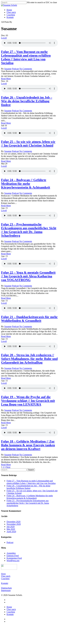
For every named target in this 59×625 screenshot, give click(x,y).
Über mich (11, 12)
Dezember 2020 (13, 521)
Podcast (15, 69)
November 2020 (14, 524)
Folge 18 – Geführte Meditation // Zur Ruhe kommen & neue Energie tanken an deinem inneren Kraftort (28, 445)
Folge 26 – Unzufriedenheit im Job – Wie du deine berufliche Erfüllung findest (26, 101)
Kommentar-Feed (14, 558)
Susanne (8, 69)
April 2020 (11, 531)
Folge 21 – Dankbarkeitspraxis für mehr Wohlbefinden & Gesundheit (29, 318)
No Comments (25, 69)
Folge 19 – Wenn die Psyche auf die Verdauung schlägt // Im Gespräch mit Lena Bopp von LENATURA (28, 400)
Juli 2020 (11, 526)
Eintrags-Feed (13, 555)
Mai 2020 (11, 529)
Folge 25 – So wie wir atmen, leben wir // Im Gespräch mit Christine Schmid (28, 143)
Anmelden (11, 553)
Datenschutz (6, 588)
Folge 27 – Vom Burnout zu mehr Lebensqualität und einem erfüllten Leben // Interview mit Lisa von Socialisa (26, 57)
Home (9, 10)
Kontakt (10, 17)
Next (8, 467)
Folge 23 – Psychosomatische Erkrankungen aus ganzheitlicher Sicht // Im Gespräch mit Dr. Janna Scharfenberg (28, 230)
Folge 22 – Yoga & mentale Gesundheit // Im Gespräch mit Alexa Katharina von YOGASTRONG (28, 276)
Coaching (11, 15)
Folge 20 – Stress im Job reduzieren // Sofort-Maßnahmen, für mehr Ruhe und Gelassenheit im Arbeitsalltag (29, 358)
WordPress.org (13, 560)
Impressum (6, 590)
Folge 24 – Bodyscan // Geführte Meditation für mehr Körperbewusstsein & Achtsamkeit (25, 183)
